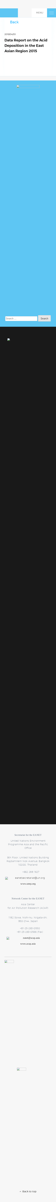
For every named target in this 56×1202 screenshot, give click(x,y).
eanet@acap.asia (31, 938)
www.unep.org (28, 883)
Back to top (29, 1191)
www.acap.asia (28, 943)
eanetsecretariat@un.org (30, 877)
